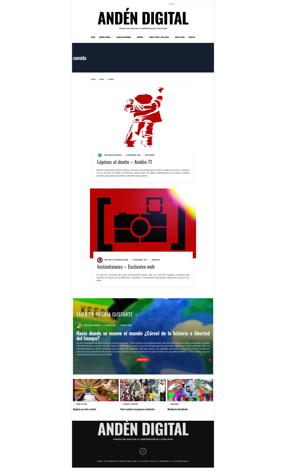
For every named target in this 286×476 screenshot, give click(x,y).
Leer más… (143, 359)
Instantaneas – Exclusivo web (126, 266)
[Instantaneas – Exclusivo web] (143, 223)
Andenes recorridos (124, 37)
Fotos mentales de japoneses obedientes (137, 409)
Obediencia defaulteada (177, 409)
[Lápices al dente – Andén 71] (143, 118)
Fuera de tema (180, 37)
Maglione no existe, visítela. (85, 409)
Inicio (93, 37)
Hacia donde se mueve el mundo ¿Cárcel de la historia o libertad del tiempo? (143, 335)
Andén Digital (143, 17)
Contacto (191, 37)
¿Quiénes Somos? (105, 37)
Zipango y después (130, 404)
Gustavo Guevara (115, 155)
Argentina (156, 260)
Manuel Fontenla (94, 325)
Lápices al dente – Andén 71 (124, 161)
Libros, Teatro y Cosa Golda (159, 37)
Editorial (140, 37)
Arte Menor (149, 155)
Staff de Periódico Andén (118, 260)
